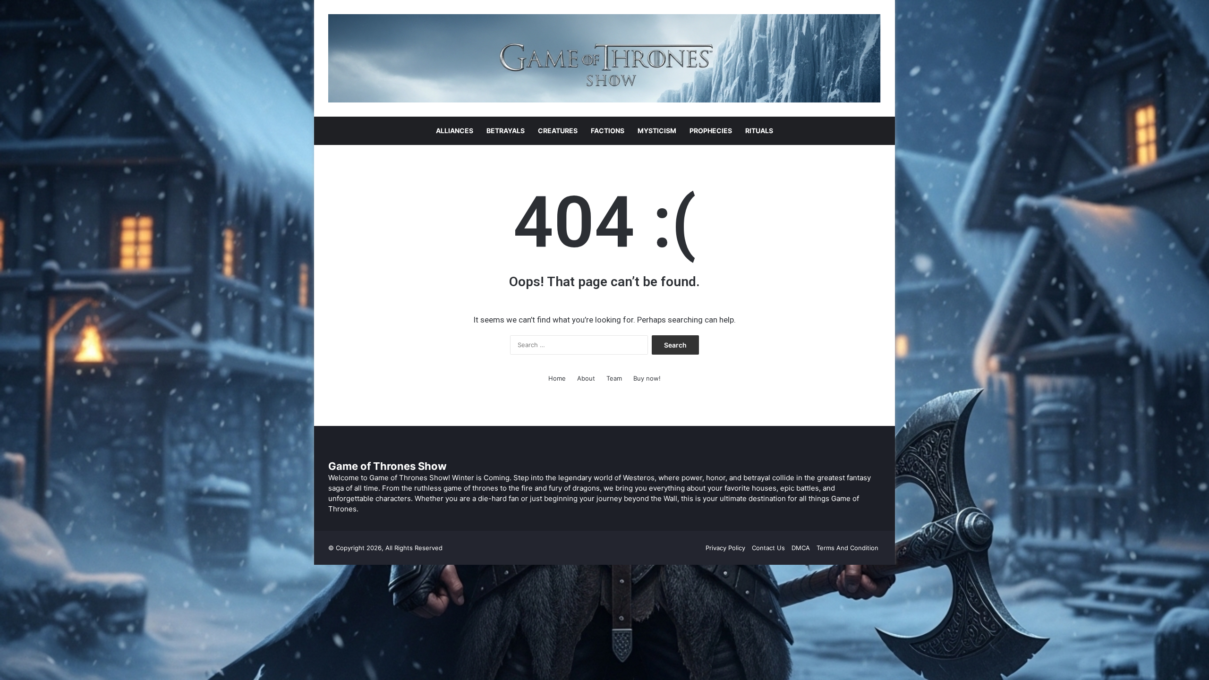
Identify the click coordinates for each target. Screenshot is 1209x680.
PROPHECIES (711, 131)
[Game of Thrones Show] (604, 58)
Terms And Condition (847, 548)
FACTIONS (607, 131)
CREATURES (558, 131)
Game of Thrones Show (387, 466)
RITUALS (759, 131)
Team (614, 378)
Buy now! (647, 378)
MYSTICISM (657, 131)
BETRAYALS (505, 131)
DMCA (801, 548)
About (586, 378)
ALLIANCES (454, 131)
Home (557, 378)
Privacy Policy (725, 548)
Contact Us (768, 548)
